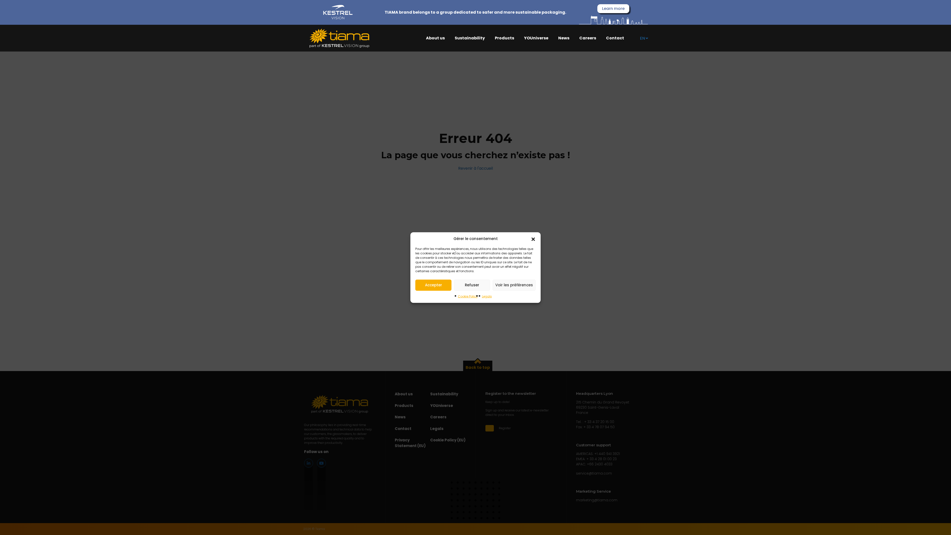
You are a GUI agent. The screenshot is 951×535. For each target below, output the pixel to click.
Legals (487, 296)
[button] (533, 238)
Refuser (472, 285)
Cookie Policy (468, 296)
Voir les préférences (514, 285)
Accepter (433, 285)
